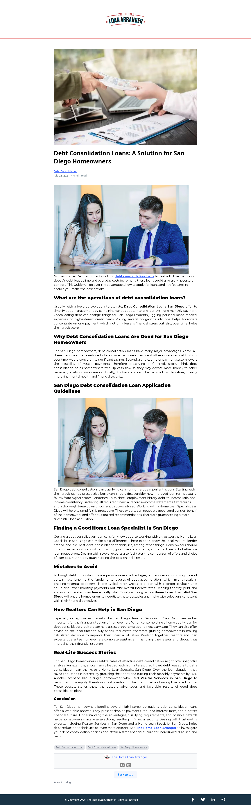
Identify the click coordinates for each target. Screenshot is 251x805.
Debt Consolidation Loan (69, 747)
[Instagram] (128, 765)
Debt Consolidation (65, 171)
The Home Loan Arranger (101, 799)
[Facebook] (122, 765)
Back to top (125, 775)
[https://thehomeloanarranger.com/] (125, 19)
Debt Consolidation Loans (102, 747)
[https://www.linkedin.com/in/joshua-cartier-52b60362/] (214, 800)
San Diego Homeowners (133, 747)
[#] (194, 800)
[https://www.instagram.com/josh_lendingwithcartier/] (224, 800)
